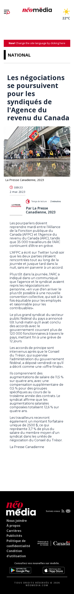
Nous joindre (17, 520)
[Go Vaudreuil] (20, 507)
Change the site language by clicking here (37, 43)
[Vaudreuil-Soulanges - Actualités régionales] (37, 9)
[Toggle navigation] (7, 12)
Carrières (14, 531)
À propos (13, 525)
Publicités (14, 535)
